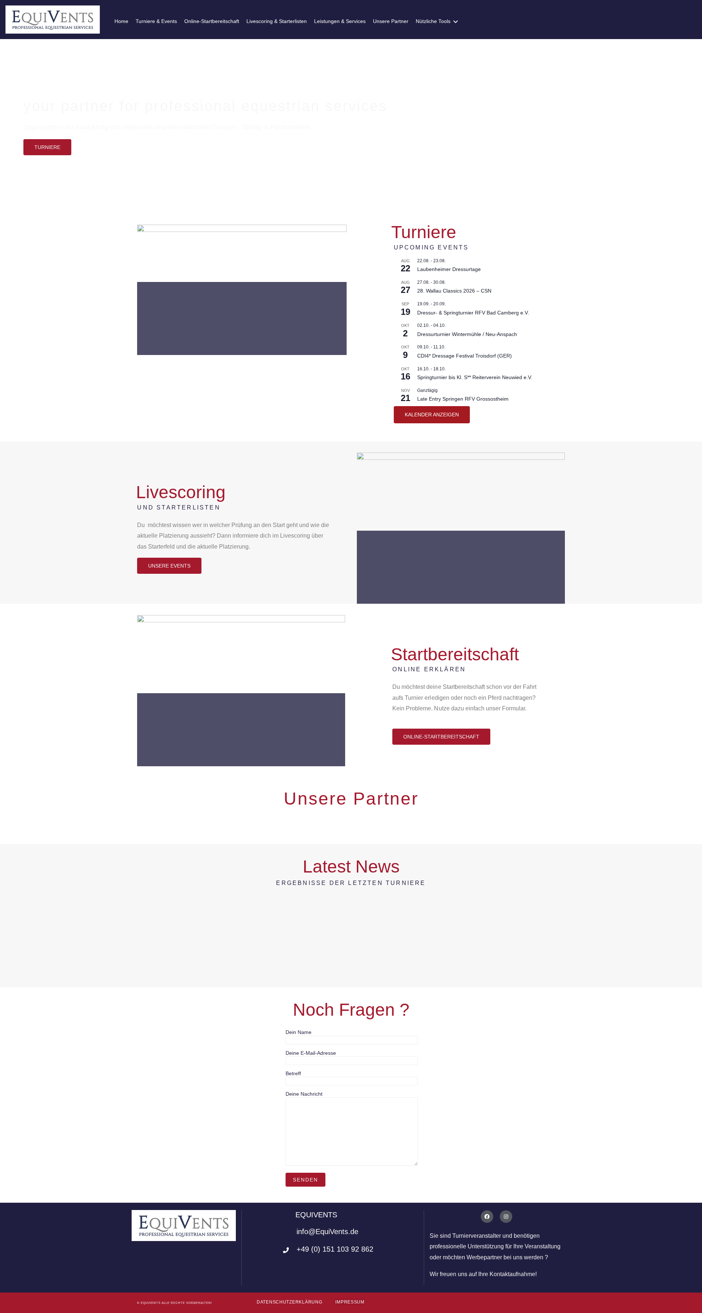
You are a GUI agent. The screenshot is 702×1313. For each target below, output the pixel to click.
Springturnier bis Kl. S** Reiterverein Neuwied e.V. (474, 377)
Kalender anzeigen (432, 414)
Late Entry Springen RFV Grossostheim (463, 399)
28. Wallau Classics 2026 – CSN (454, 291)
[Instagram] (506, 1216)
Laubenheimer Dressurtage (449, 269)
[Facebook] (487, 1216)
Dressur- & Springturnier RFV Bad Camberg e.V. (473, 313)
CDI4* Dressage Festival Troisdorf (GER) (464, 356)
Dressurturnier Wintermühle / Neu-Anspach (467, 334)
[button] (47, 147)
